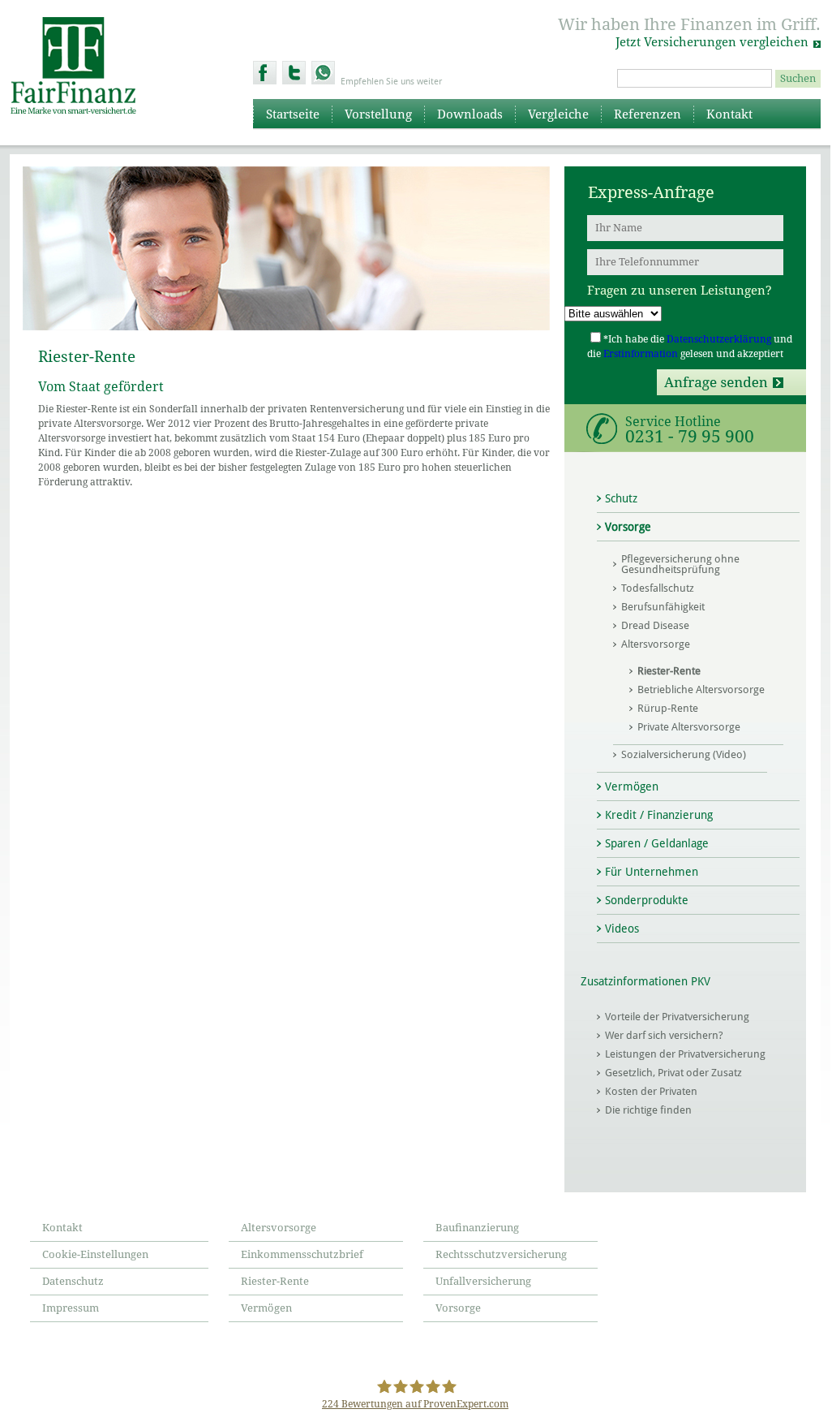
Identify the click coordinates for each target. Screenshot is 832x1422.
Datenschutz (73, 1281)
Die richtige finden (648, 1110)
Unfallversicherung (483, 1281)
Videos (622, 928)
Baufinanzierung (477, 1228)
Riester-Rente (669, 671)
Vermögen (631, 786)
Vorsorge (628, 526)
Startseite (293, 114)
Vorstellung (378, 114)
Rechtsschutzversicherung (501, 1254)
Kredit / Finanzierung (659, 814)
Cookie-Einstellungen (95, 1254)
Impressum (70, 1308)
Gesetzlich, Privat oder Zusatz (673, 1072)
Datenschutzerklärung (719, 339)
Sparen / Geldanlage (657, 843)
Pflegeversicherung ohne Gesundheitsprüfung (680, 564)
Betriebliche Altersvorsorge (701, 689)
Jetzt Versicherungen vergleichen (711, 43)
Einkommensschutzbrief (302, 1254)
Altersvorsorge (655, 644)
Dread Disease (655, 625)
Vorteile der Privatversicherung (677, 1016)
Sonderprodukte (646, 900)
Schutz (621, 498)
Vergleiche (558, 114)
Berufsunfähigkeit (663, 607)
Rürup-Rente (667, 708)
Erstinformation (640, 354)
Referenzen (647, 114)
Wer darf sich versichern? (664, 1035)
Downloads (470, 114)
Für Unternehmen (651, 871)
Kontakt (729, 114)
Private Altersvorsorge (688, 727)
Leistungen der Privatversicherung (685, 1054)
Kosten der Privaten (651, 1091)
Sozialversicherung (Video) (683, 754)
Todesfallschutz (657, 588)
